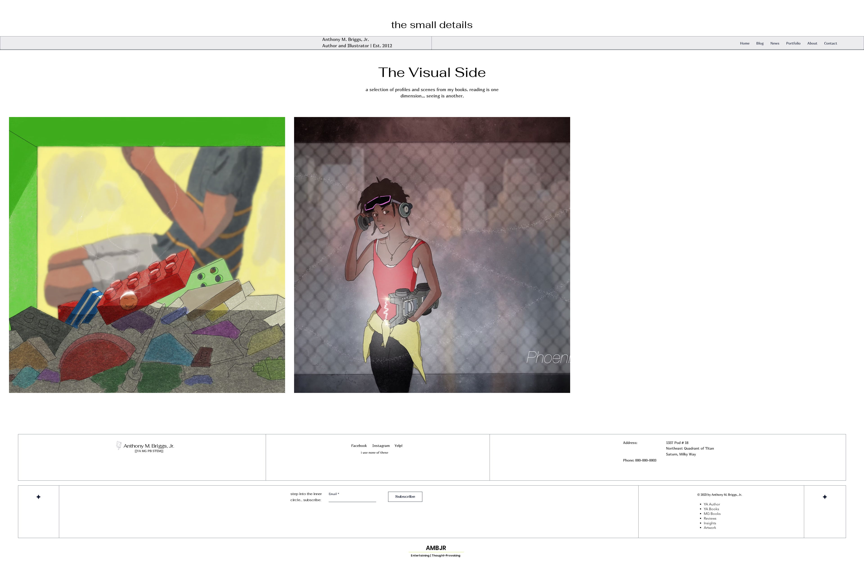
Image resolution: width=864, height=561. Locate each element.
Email (333, 494)
